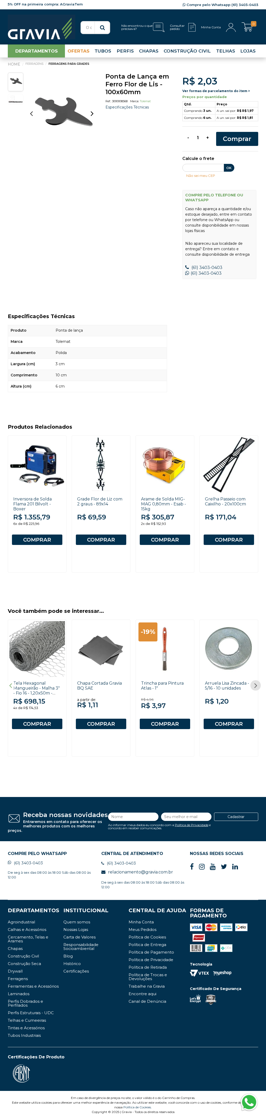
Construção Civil (23, 956)
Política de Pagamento (151, 952)
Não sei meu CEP (200, 175)
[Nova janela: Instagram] (202, 867)
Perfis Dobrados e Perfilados (25, 1003)
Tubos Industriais (24, 1035)
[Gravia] (41, 27)
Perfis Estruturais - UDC (31, 1012)
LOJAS (248, 51)
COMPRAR (37, 540)
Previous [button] (31, 113)
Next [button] (92, 113)
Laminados (18, 993)
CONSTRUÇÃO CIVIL (187, 51)
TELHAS (225, 51)
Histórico (72, 963)
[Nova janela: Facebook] (192, 867)
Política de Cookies (147, 937)
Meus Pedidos (142, 929)
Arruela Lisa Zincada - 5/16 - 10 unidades (227, 686)
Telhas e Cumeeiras (27, 1020)
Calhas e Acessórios (27, 929)
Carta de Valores (79, 937)
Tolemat (145, 101)
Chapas (15, 948)
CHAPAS (148, 51)
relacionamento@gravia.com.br (140, 872)
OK (228, 168)
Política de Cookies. (137, 1107)
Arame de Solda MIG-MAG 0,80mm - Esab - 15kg (163, 504)
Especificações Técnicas (127, 107)
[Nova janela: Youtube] (213, 867)
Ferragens (18, 978)
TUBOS (103, 51)
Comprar (237, 139)
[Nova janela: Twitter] (224, 867)
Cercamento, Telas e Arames (28, 939)
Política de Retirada (148, 967)
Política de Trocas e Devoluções (148, 976)
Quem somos (76, 921)
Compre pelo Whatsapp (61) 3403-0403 (221, 5)
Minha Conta (141, 921)
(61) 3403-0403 (206, 267)
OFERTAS (78, 51)
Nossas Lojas (75, 929)
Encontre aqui (142, 993)
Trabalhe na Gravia (147, 986)
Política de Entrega (147, 944)
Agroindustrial (21, 921)
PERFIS (125, 51)
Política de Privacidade (191, 825)
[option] (61, 116)
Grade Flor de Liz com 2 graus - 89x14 (99, 501)
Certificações (76, 971)
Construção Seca (24, 963)
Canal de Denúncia (147, 1001)
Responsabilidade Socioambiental (80, 946)
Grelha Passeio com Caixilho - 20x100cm (225, 501)
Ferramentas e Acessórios (33, 986)
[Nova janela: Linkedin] (235, 867)
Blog (68, 956)
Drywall (15, 971)
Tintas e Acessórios (26, 1027)
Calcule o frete (198, 159)
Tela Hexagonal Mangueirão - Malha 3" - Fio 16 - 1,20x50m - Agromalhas (36, 690)
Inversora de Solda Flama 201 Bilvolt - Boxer (32, 504)
